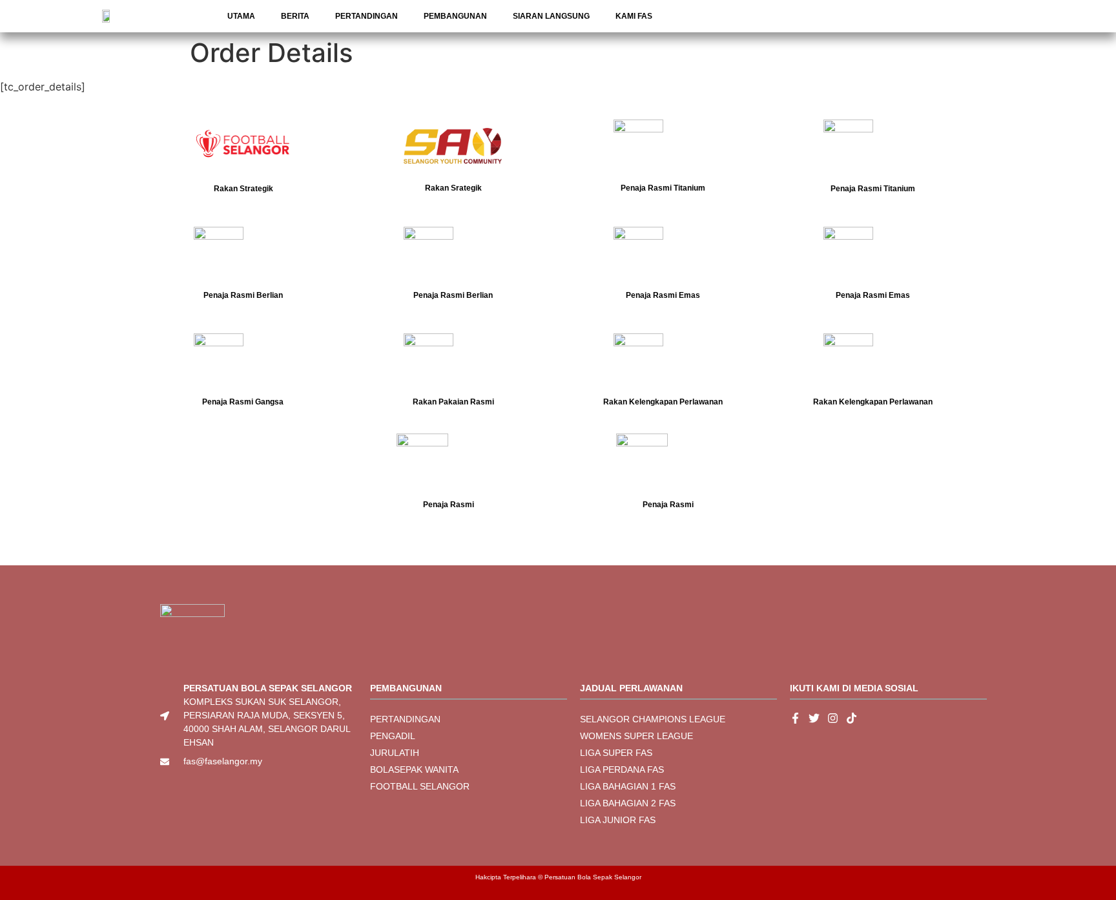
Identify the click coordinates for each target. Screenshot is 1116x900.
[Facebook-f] (795, 718)
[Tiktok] (851, 718)
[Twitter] (814, 718)
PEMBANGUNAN (455, 16)
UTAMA (241, 16)
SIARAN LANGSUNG (551, 16)
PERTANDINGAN (366, 16)
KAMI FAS (633, 16)
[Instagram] (832, 718)
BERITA (295, 16)
